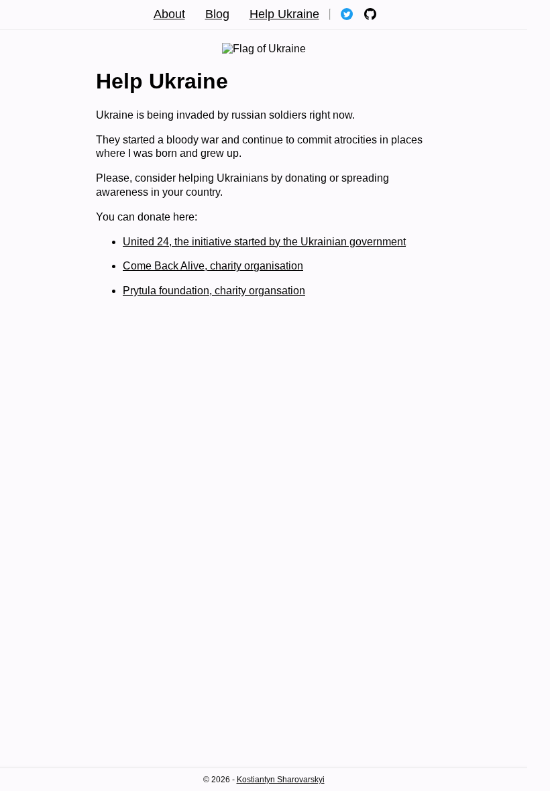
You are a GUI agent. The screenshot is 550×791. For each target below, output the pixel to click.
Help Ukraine (284, 14)
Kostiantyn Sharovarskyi (281, 779)
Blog (217, 14)
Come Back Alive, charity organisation (213, 265)
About (169, 14)
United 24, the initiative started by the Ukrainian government (264, 241)
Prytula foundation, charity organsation (214, 290)
